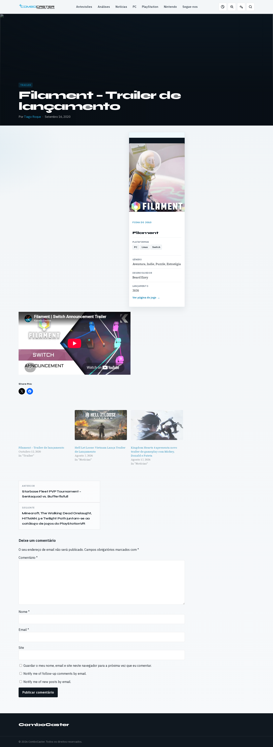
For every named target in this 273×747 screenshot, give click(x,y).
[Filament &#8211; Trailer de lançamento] (45, 425)
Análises (104, 7)
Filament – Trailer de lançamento (41, 448)
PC (134, 7)
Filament (145, 233)
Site (21, 648)
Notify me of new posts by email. (47, 682)
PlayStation (150, 7)
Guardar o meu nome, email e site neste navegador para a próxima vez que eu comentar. (87, 666)
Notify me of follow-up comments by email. (54, 674)
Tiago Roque (32, 117)
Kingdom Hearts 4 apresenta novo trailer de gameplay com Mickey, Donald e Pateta (154, 452)
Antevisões (84, 7)
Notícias (121, 7)
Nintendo (170, 7)
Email (24, 630)
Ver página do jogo (146, 297)
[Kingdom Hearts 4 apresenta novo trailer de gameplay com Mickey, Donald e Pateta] (157, 425)
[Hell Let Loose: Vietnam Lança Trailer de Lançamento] (101, 425)
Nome (24, 612)
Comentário (28, 558)
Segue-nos (190, 7)
